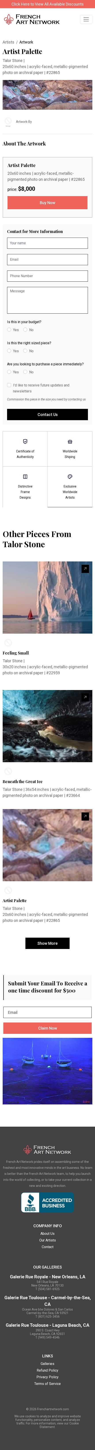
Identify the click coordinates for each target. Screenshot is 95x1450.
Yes (16, 330)
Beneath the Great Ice (23, 781)
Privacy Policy (47, 1377)
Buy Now (47, 202)
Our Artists (47, 1240)
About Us (47, 1233)
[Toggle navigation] (86, 19)
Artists (8, 42)
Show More (47, 943)
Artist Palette (15, 900)
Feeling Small (16, 653)
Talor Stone (13, 60)
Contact (47, 1247)
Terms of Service (47, 1384)
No (31, 330)
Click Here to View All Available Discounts (47, 4)
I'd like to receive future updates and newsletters (41, 388)
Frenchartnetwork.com (53, 1409)
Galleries (47, 1364)
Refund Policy (47, 1370)
